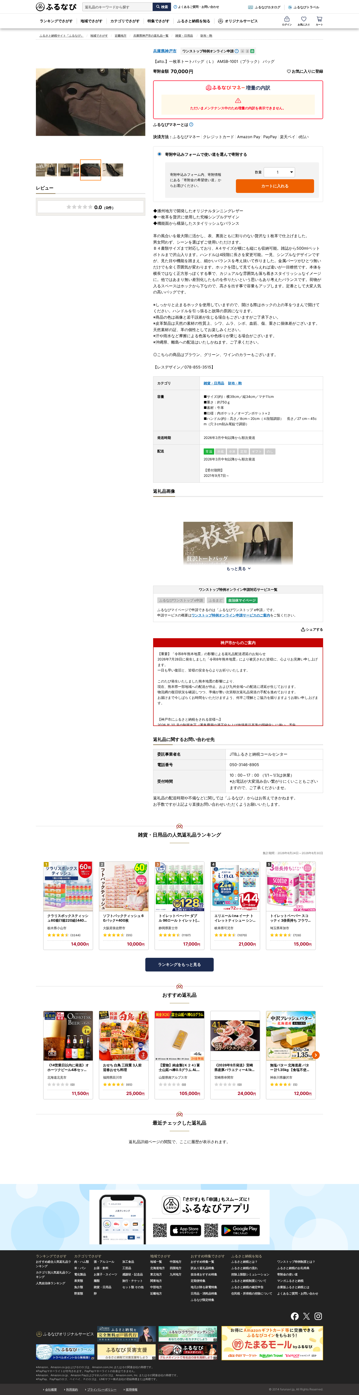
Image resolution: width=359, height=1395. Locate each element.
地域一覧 (156, 1261)
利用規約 (72, 1389)
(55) (129, 935)
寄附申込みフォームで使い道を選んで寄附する (206, 154)
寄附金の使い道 (287, 1274)
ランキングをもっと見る (179, 964)
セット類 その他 (133, 1287)
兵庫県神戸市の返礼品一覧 (151, 35)
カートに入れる (275, 185)
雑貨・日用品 (184, 35)
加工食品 (128, 1261)
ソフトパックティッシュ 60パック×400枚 (123, 918)
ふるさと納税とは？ (244, 1261)
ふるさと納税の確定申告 (247, 1287)
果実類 (78, 1281)
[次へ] (316, 1055)
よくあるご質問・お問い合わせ (198, 6)
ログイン (287, 24)
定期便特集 (198, 1281)
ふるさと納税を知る (193, 21)
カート (319, 24)
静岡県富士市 (168, 928)
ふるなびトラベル (306, 7)
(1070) (242, 935)
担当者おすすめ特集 (204, 1274)
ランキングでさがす (56, 21)
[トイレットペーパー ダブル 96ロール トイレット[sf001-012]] (179, 886)
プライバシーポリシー (101, 1389)
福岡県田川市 (112, 1077)
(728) (297, 935)
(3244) (75, 935)
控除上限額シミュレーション (250, 1274)
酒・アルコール (104, 1261)
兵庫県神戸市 (165, 50)
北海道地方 (157, 1268)
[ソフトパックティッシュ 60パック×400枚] (123, 886)
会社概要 (51, 1389)
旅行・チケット (132, 1281)
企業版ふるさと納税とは (293, 1287)
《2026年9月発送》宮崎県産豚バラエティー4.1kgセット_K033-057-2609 (234, 1067)
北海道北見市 (56, 1077)
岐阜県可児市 (223, 928)
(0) (72, 1084)
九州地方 (175, 1274)
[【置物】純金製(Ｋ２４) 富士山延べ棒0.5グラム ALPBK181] (179, 1036)
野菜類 (78, 1293)
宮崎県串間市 (223, 1077)
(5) (295, 1084)
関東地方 (156, 1281)
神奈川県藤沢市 (281, 1077)
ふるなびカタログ (267, 7)
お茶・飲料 (101, 1268)
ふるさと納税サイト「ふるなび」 (62, 35)
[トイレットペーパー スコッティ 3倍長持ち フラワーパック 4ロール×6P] (291, 886)
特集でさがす (158, 21)
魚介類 (78, 1287)
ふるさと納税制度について (248, 1281)
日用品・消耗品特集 (204, 1293)
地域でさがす (92, 21)
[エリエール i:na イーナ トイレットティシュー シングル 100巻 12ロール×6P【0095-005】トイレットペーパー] (235, 886)
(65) (129, 1084)
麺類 (97, 1281)
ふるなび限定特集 (202, 1300)
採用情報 (131, 1389)
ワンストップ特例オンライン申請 (208, 51)
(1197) (186, 935)
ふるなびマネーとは (170, 124)
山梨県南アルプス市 (173, 1077)
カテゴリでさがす (125, 21)
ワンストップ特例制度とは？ (296, 1261)
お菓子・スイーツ (105, 1274)
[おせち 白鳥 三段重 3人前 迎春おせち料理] (123, 1036)
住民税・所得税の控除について (251, 1293)
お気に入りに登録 (307, 71)
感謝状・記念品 (132, 1274)
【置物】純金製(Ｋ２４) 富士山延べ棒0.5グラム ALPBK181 (179, 1067)
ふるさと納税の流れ (244, 1268)
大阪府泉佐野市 (114, 928)
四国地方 (175, 1268)
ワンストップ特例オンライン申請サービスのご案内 (230, 615)
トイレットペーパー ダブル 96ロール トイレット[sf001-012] (179, 918)
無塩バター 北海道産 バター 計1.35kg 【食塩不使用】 (290, 1067)
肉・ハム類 (81, 1261)
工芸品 (126, 1268)
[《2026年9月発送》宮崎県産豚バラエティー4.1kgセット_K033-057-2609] (235, 1036)
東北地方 (156, 1274)
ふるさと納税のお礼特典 (293, 1268)
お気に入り (304, 24)
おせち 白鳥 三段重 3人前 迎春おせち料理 (122, 1067)
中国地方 (175, 1261)
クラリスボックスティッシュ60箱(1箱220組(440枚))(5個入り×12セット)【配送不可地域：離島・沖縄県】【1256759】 (68, 918)
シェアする (314, 629)
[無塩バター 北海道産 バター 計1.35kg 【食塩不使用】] (291, 1036)
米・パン (80, 1268)
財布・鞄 (206, 35)
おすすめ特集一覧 (202, 1261)
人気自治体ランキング (50, 1283)
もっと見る (236, 568)
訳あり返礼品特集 (202, 1268)
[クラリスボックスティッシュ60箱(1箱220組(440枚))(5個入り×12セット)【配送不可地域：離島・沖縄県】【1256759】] (68, 886)
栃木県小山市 (56, 928)
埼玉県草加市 (279, 928)
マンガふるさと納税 (290, 1281)
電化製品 (80, 1274)
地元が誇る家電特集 (204, 1287)
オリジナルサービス (241, 21)
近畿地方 (121, 35)
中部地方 (156, 1287)
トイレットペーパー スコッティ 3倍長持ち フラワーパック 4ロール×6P (290, 918)
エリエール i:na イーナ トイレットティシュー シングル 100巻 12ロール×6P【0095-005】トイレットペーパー (234, 918)
